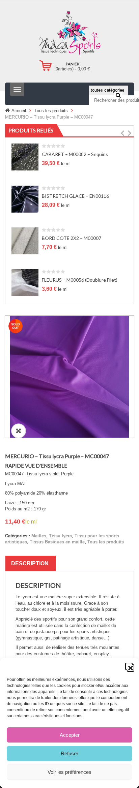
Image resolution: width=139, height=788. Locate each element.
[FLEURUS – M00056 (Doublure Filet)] (24, 282)
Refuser (69, 753)
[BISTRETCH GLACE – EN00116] (24, 198)
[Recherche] (118, 95)
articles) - (73, 68)
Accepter (70, 735)
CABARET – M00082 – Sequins (75, 154)
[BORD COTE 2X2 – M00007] (24, 240)
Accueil (18, 110)
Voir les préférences (69, 772)
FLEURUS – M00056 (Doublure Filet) (79, 280)
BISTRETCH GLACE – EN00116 (75, 196)
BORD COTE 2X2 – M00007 (71, 238)
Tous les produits (51, 110)
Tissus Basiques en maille (57, 541)
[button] (129, 666)
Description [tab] (30, 563)
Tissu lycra (60, 535)
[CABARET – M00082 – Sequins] (24, 156)
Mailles (38, 535)
